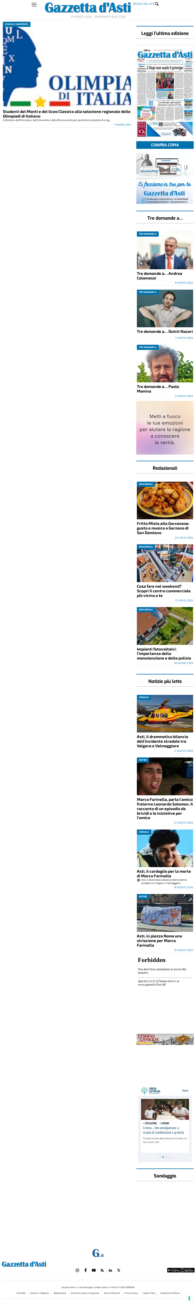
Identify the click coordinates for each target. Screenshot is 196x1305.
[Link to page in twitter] (118, 1270)
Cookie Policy (149, 1293)
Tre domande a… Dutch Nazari (165, 331)
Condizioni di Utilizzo (170, 1293)
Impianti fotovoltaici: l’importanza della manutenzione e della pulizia (164, 653)
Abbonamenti (60, 1293)
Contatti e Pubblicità (40, 1293)
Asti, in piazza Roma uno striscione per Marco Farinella (159, 940)
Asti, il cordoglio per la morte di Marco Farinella (164, 873)
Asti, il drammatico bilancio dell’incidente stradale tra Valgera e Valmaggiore (162, 741)
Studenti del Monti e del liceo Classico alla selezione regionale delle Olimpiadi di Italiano (67, 113)
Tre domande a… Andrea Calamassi (159, 275)
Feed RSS (21, 1293)
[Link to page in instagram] (77, 1270)
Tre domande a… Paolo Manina (158, 388)
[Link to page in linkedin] (110, 1270)
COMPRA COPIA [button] (165, 145)
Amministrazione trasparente (85, 1293)
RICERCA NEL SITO (143, 4)
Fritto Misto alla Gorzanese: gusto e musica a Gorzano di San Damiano (163, 528)
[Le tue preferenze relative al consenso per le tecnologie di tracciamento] (189, 1298)
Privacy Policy (131, 1293)
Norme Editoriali (112, 1293)
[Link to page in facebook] (85, 1270)
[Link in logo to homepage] (33, 1263)
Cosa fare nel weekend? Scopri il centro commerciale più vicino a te (164, 591)
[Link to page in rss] (102, 1270)
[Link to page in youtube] (94, 1270)
